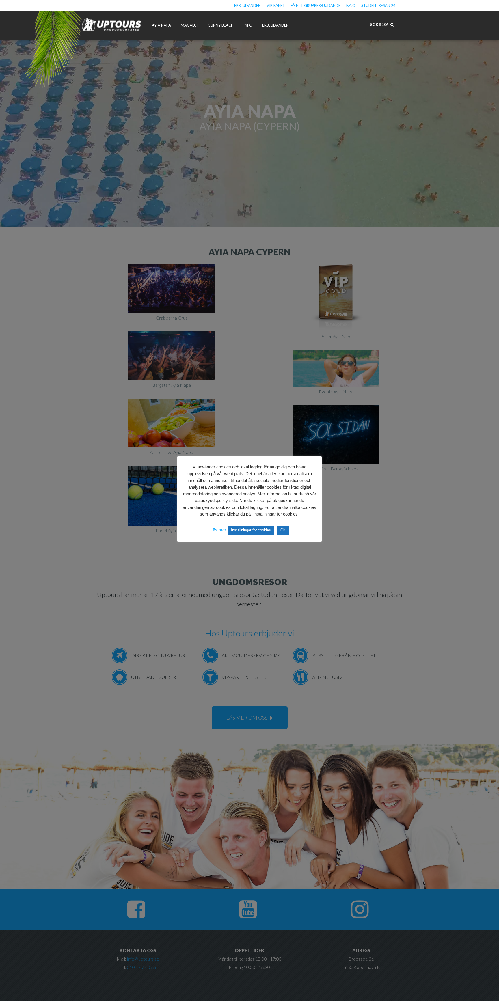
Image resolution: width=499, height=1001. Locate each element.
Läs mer (218, 529)
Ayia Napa (161, 25)
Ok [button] (282, 530)
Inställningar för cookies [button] (251, 530)
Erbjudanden (247, 5)
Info (247, 25)
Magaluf (190, 25)
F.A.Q (350, 5)
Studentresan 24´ (379, 5)
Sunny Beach (221, 25)
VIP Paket (276, 5)
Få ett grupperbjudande (315, 5)
